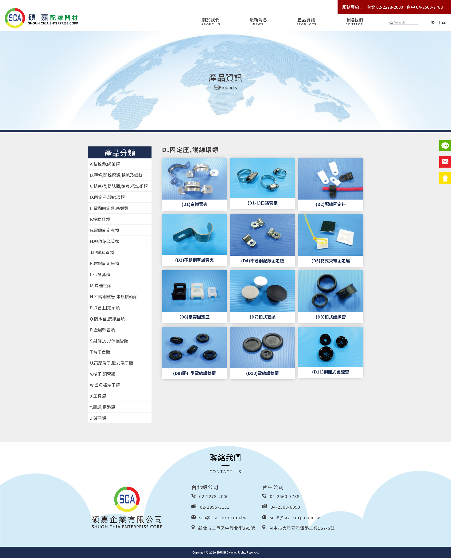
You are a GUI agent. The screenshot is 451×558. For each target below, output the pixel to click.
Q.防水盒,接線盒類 (107, 318)
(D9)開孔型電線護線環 (194, 373)
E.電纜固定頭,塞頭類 (109, 208)
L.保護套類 (100, 274)
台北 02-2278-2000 (385, 7)
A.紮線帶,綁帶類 (105, 164)
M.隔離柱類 (100, 285)
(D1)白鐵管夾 (194, 204)
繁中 (434, 22)
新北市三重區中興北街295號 (226, 528)
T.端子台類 (100, 352)
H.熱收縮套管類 (104, 241)
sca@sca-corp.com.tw (223, 517)
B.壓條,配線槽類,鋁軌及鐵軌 (116, 175)
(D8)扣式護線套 (330, 316)
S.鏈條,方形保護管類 (109, 341)
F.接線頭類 (100, 219)
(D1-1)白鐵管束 (262, 202)
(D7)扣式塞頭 (262, 316)
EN (444, 22)
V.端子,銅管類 (102, 374)
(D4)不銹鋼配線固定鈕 (262, 260)
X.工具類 (98, 396)
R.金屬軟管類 (102, 329)
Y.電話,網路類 (102, 407)
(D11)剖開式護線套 (330, 371)
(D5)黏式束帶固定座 (330, 260)
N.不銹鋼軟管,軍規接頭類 (113, 296)
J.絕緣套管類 (102, 252)
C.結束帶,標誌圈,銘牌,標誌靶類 (119, 186)
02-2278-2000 (214, 496)
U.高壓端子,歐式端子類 (111, 363)
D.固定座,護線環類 (107, 197)
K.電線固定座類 (104, 263)
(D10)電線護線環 (262, 373)
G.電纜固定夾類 (104, 230)
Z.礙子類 (98, 418)
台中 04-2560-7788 (425, 7)
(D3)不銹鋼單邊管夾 (194, 260)
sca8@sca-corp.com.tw (295, 517)
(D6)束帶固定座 (194, 316)
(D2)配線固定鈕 (330, 204)
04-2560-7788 (284, 496)
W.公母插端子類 (105, 385)
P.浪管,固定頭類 (105, 307)
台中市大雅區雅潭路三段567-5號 (302, 528)
